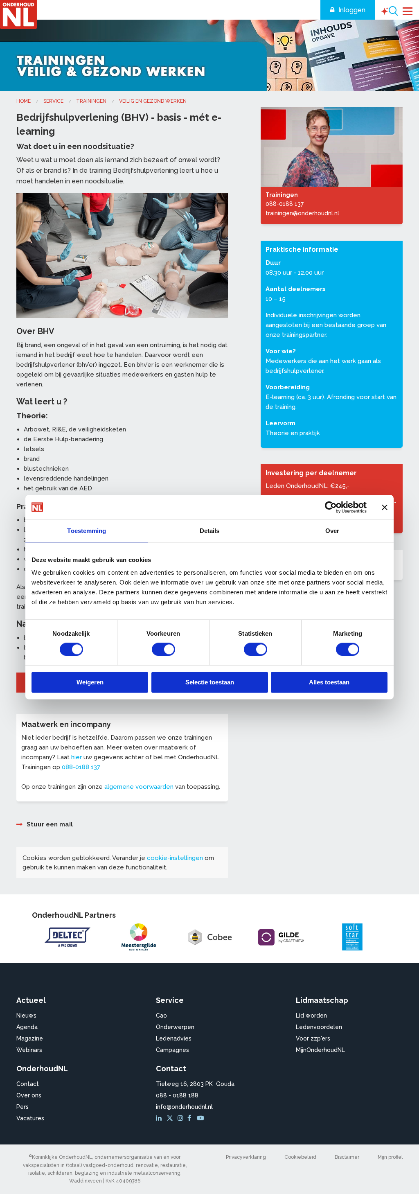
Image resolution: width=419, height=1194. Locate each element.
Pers (22, 1107)
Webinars (29, 1050)
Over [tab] (332, 530)
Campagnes (172, 1050)
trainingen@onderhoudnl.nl (302, 213)
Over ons (28, 1095)
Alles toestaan (329, 682)
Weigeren (90, 682)
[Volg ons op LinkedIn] (160, 1118)
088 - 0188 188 (177, 1095)
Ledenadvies (173, 1038)
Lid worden (311, 1015)
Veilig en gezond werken (153, 101)
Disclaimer (347, 1157)
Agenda (27, 1027)
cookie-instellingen (175, 858)
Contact (27, 1084)
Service (53, 101)
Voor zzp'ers (313, 1038)
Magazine (29, 1038)
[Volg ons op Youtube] (201, 1118)
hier (76, 757)
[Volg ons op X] (171, 1118)
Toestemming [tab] (86, 530)
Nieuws (26, 1015)
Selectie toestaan (209, 682)
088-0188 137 (81, 767)
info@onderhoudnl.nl (184, 1107)
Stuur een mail (50, 824)
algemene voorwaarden (138, 786)
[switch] (163, 649)
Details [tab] (210, 530)
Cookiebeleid (300, 1157)
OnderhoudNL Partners (74, 915)
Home (23, 101)
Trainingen (91, 101)
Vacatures (30, 1118)
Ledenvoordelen (319, 1027)
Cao (161, 1015)
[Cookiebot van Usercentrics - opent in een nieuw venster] (331, 507)
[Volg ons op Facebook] (191, 1118)
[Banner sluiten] (384, 507)
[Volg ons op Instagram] (182, 1118)
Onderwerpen (175, 1027)
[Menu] (407, 10)
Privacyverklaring (246, 1157)
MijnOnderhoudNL (320, 1050)
